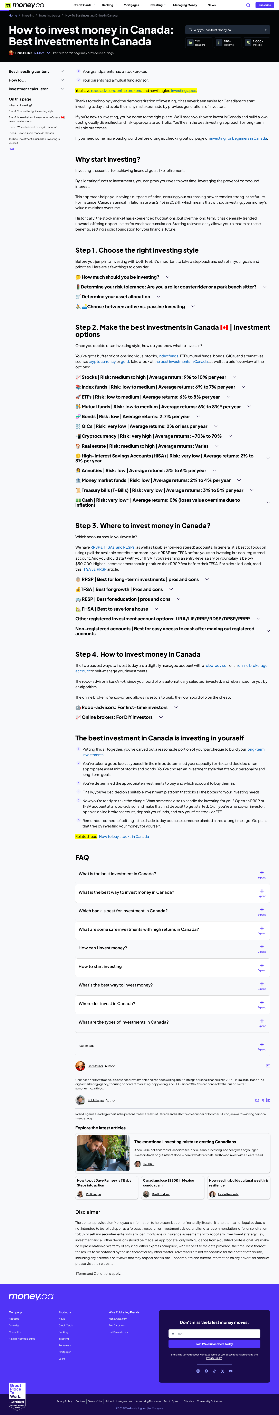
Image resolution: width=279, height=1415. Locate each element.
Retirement (65, 1345)
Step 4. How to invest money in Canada (31, 133)
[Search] (248, 5)
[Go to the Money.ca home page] (25, 5)
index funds (168, 355)
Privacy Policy (214, 1357)
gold (125, 361)
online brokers (128, 90)
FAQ (11, 148)
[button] (263, 875)
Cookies (80, 1401)
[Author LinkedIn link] (268, 1100)
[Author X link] (263, 1100)
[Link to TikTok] (214, 1371)
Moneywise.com (118, 1318)
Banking (107, 5)
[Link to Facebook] (206, 1371)
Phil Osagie (93, 1194)
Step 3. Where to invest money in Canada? (33, 127)
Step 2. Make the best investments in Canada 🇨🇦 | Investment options (37, 119)
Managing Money (185, 5)
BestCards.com (117, 1325)
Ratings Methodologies (22, 1338)
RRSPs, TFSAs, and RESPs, (113, 547)
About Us (14, 1318)
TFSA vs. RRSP (94, 569)
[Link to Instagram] (198, 1371)
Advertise (14, 1325)
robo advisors (103, 90)
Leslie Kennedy (228, 1194)
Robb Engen (96, 1100)
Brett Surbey (161, 1194)
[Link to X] (222, 1371)
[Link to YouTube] (230, 1371)
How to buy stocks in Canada (124, 836)
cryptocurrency (102, 361)
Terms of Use (218, 1354)
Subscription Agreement (239, 1354)
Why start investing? (20, 105)
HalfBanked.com (118, 1332)
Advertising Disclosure (148, 1401)
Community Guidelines (209, 1401)
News (212, 5)
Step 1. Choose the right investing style (31, 111)
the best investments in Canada (181, 361)
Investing (156, 5)
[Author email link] (268, 1065)
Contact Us (15, 1332)
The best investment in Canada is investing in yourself (34, 141)
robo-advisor (216, 665)
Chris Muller (23, 53)
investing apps (183, 90)
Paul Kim (148, 1164)
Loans (62, 1358)
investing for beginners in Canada (238, 138)
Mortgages (131, 5)
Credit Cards (82, 5)
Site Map (188, 1401)
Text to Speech (172, 1401)
